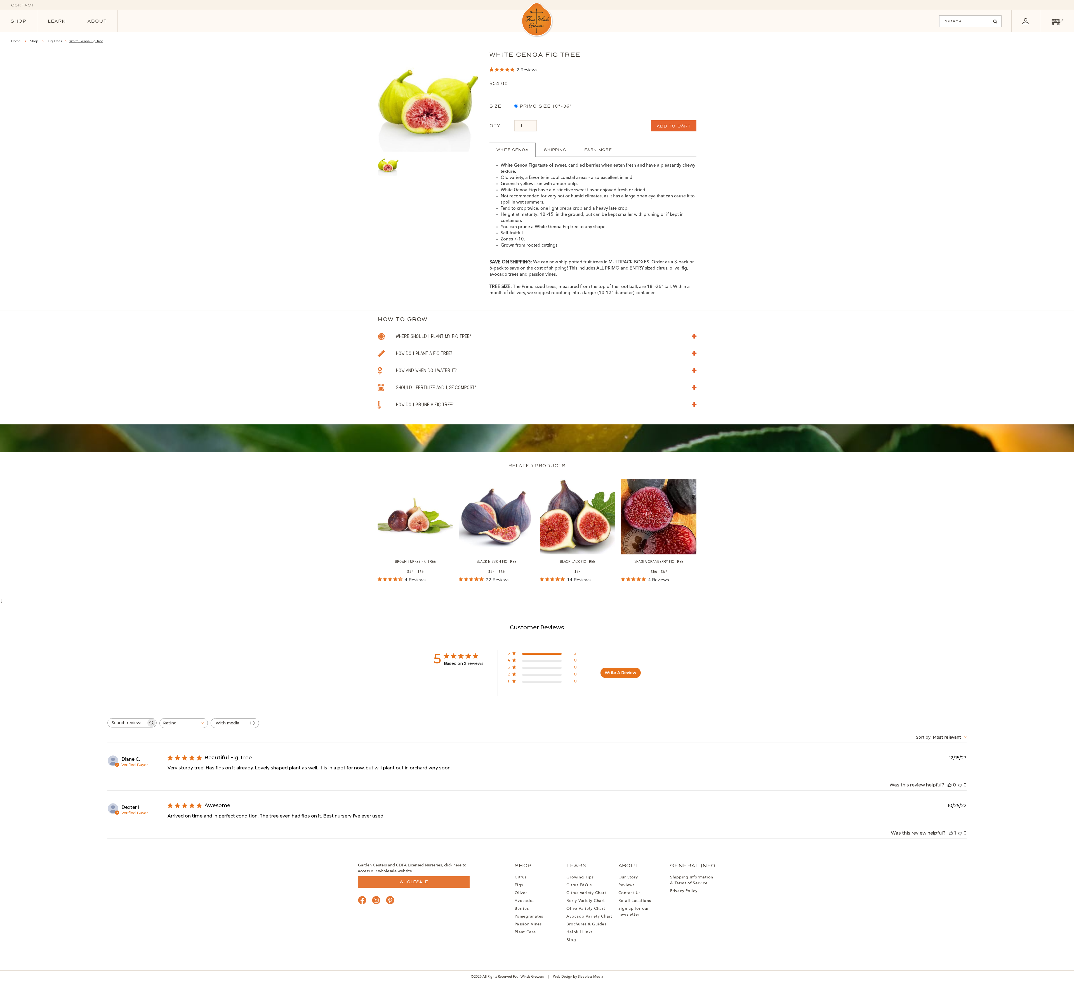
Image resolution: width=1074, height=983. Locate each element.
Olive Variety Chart (585, 909)
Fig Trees (55, 41)
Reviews (626, 885)
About (97, 21)
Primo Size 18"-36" (545, 106)
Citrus (521, 877)
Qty (494, 125)
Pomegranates (529, 916)
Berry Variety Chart (585, 901)
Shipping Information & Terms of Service (691, 880)
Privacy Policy (684, 891)
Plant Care (525, 932)
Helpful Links (579, 932)
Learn (57, 21)
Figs (519, 885)
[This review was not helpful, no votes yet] (960, 785)
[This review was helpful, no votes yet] (949, 785)
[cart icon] (1057, 21)
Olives (521, 893)
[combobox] (183, 723)
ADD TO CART (674, 126)
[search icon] (995, 21)
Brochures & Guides (586, 924)
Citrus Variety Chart (586, 893)
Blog (571, 940)
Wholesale (414, 881)
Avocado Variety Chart (589, 916)
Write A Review (620, 672)
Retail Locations (634, 901)
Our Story (628, 877)
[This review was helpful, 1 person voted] (951, 833)
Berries (522, 909)
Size (495, 106)
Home (16, 41)
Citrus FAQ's (579, 885)
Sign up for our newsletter (633, 911)
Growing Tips (579, 877)
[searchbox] (127, 723)
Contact (22, 5)
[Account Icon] (1025, 21)
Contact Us (629, 893)
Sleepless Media (590, 977)
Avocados (524, 901)
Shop (18, 21)
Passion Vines (528, 924)
